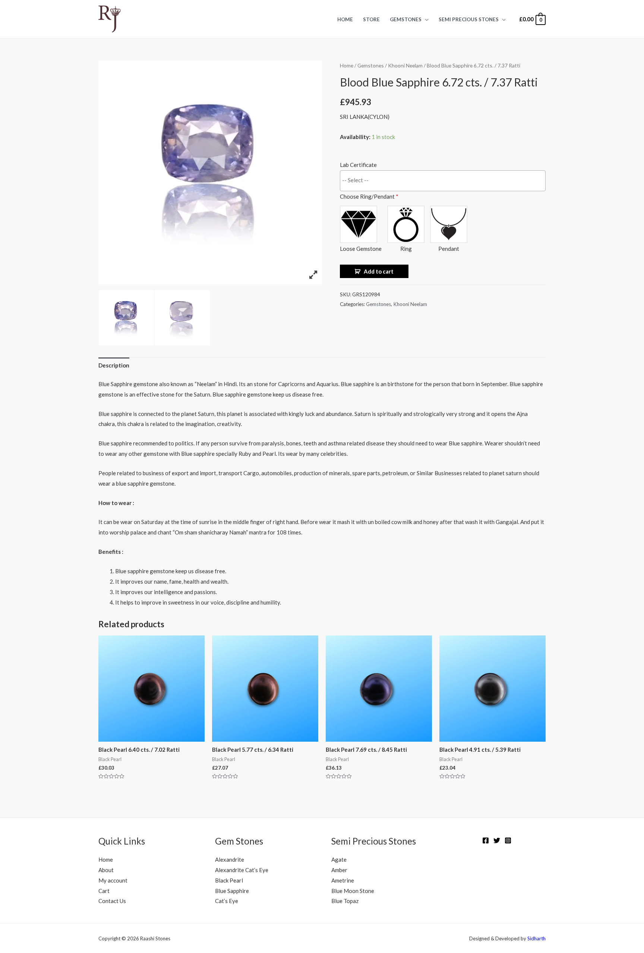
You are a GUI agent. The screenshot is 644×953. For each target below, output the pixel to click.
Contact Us (112, 900)
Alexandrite (229, 859)
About (106, 870)
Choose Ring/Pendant (369, 196)
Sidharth (536, 938)
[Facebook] (485, 840)
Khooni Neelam (405, 65)
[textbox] (444, 180)
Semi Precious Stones (469, 19)
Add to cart (379, 271)
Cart (104, 890)
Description (113, 365)
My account (112, 880)
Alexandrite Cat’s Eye (241, 870)
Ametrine (342, 880)
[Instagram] (508, 840)
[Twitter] (496, 840)
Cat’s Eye (226, 900)
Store (371, 19)
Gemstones (406, 19)
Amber (339, 870)
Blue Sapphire (232, 890)
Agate (339, 859)
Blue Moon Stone (352, 890)
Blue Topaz (345, 900)
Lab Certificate (358, 164)
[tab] (113, 365)
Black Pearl (229, 880)
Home (345, 19)
